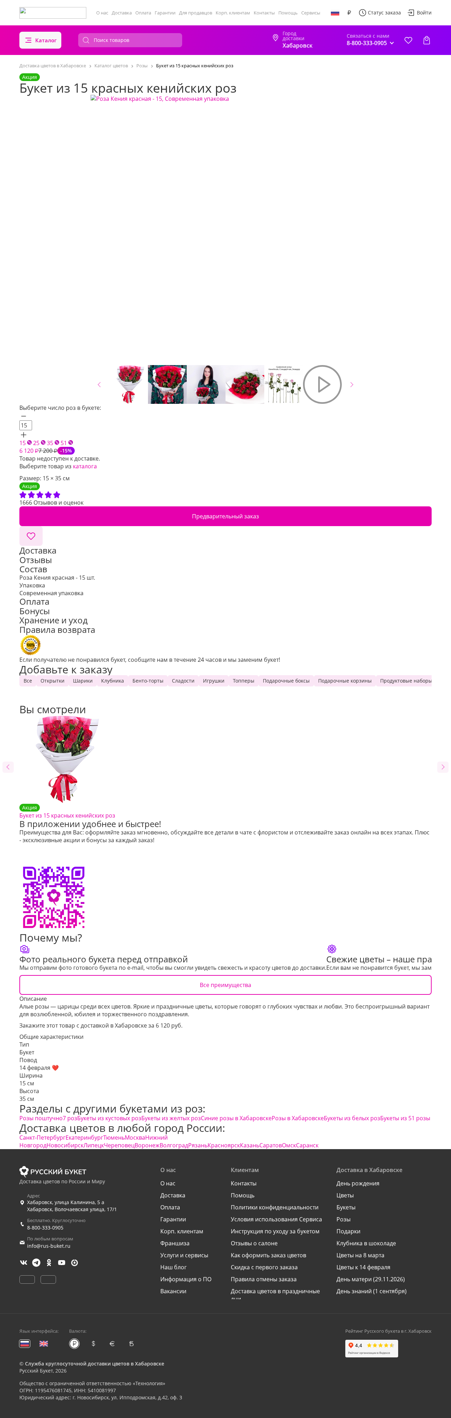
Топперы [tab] (243, 680)
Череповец (119, 1145)
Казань (249, 1145)
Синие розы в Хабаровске (236, 1118)
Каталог (46, 40)
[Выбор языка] (335, 12)
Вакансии (173, 1291)
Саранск (307, 1145)
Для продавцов (195, 13)
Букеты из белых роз (352, 1118)
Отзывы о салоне (254, 1243)
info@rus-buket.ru (48, 1246)
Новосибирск (65, 1145)
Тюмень (114, 1137)
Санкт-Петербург (42, 1137)
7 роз (70, 1118)
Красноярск (224, 1145)
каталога (85, 466)
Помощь (288, 13)
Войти (424, 12)
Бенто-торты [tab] (147, 680)
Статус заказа (384, 12)
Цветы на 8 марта (360, 1255)
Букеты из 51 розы (405, 1118)
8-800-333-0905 (45, 1227)
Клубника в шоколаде (366, 1243)
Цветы (345, 1195)
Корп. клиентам (233, 13)
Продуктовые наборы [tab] (406, 680)
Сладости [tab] (183, 680)
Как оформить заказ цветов (268, 1255)
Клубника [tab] (112, 680)
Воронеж (147, 1145)
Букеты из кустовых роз (109, 1118)
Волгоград (174, 1145)
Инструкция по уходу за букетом (275, 1231)
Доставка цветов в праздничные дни (275, 1295)
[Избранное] (408, 40)
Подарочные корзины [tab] (345, 680)
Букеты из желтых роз (171, 1118)
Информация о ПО (185, 1279)
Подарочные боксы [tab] (286, 680)
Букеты (346, 1207)
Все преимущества (225, 985)
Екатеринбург (84, 1137)
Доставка (122, 13)
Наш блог (173, 1267)
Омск (289, 1145)
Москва (135, 1137)
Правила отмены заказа (264, 1279)
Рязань (198, 1145)
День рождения (357, 1183)
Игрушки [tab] (213, 680)
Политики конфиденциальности (275, 1207)
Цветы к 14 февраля (363, 1267)
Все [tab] (28, 680)
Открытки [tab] (52, 680)
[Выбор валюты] (349, 12)
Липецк (94, 1145)
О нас (102, 13)
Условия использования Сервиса (276, 1219)
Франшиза (175, 1243)
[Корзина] (427, 40)
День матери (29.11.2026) (370, 1279)
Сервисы (310, 13)
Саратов (270, 1145)
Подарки (348, 1231)
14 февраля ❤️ (39, 1068)
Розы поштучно (41, 1118)
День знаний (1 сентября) (371, 1291)
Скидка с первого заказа (264, 1267)
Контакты (264, 13)
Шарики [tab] (83, 680)
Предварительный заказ (225, 516)
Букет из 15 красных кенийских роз (67, 811)
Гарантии (165, 13)
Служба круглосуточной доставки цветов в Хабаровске (94, 1363)
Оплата (143, 13)
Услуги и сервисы (184, 1255)
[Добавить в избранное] (31, 536)
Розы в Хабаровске (298, 1118)
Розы (343, 1219)
